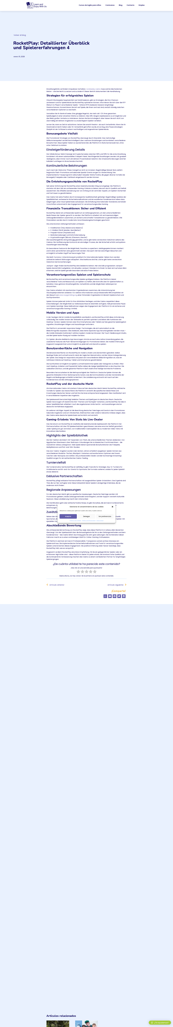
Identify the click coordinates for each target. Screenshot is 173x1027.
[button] (113, 507)
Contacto (130, 5)
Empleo (142, 5)
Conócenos (110, 5)
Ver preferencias (105, 516)
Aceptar (68, 516)
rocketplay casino (93, 89)
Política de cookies (75, 520)
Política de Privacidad (89, 520)
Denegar (86, 516)
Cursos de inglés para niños (90, 5)
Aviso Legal (100, 520)
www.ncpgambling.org (68, 295)
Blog (120, 5)
